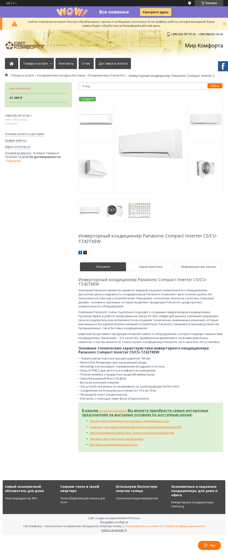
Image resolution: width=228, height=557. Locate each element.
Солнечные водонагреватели (137, 498)
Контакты (66, 63)
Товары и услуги (35, 63)
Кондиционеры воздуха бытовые (61, 75)
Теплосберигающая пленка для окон (82, 500)
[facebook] (80, 253)
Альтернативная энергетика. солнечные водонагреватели (132, 433)
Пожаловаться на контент (142, 526)
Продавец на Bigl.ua (114, 522)
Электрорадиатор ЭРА (21, 498)
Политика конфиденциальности (183, 526)
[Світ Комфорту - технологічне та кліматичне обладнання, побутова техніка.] (27, 45)
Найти (215, 86)
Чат (213, 545)
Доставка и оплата (113, 63)
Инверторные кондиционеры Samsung (192, 504)
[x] (85, 253)
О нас (86, 63)
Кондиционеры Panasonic (106, 75)
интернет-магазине (113, 411)
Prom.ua (134, 518)
